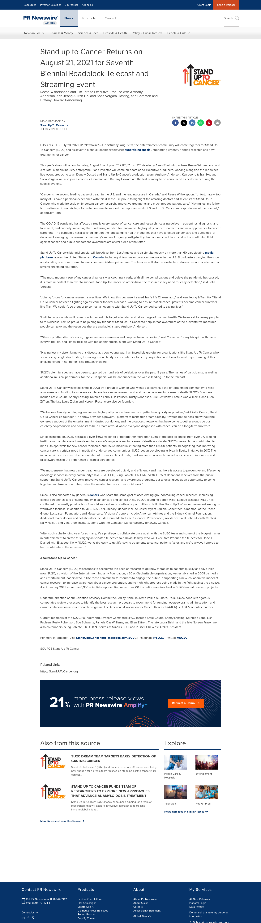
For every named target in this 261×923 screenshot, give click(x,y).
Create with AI (86, 907)
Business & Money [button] (61, 33)
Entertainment (203, 774)
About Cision (140, 903)
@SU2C (158, 637)
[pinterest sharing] (209, 123)
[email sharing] (217, 123)
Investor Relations (50, 5)
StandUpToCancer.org (91, 637)
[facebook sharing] (175, 123)
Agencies (87, 5)
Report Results (86, 914)
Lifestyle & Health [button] (115, 33)
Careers (138, 907)
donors (94, 495)
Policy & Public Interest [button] (147, 33)
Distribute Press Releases (93, 910)
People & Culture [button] (178, 33)
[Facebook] (28, 917)
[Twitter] (33, 917)
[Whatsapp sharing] (200, 123)
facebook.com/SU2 (121, 637)
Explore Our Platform (90, 899)
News (68, 18)
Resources (30, 5)
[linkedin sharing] (192, 123)
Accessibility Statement (146, 910)
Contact (110, 18)
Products (89, 18)
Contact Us (28, 912)
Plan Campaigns (87, 903)
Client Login (204, 5)
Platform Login (197, 903)
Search (228, 18)
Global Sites (140, 916)
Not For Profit (203, 803)
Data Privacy (196, 907)
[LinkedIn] (24, 917)
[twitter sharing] (184, 123)
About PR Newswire (145, 899)
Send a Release (226, 5)
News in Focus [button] (34, 33)
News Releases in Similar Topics (184, 812)
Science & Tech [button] (88, 33)
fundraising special (138, 150)
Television (170, 803)
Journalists (71, 5)
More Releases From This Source (60, 821)
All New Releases (199, 899)
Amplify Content (87, 918)
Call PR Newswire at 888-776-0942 (46, 899)
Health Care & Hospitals (172, 775)
